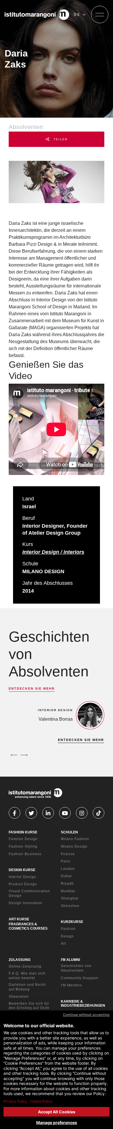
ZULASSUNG (19, 960)
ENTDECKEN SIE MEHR (32, 688)
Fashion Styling (23, 846)
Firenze (68, 854)
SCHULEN (69, 832)
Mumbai (68, 891)
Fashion (68, 929)
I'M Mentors (71, 985)
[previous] (13, 755)
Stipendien (19, 997)
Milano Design (74, 846)
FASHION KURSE (23, 832)
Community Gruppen (80, 978)
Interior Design (22, 877)
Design (67, 936)
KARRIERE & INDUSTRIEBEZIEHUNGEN (83, 1003)
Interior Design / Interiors (53, 552)
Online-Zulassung (25, 966)
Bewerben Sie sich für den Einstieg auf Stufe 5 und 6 (29, 1008)
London (68, 869)
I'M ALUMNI (70, 960)
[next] (24, 755)
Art (63, 944)
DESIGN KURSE (22, 870)
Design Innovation (25, 903)
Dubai (66, 876)
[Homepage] (37, 14)
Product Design (23, 884)
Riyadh (67, 884)
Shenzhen (70, 906)
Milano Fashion (75, 839)
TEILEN (60, 139)
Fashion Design (23, 839)
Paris (65, 861)
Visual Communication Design (29, 893)
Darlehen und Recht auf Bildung (27, 987)
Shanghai (70, 898)
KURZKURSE (72, 922)
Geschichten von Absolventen (76, 968)
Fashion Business (25, 854)
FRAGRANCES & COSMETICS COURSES (28, 926)
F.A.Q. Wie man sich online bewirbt (27, 975)
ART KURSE (19, 919)
